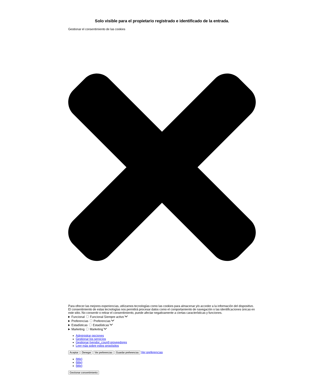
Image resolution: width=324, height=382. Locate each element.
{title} (79, 359)
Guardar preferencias (127, 352)
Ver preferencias (103, 352)
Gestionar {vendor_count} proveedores (101, 342)
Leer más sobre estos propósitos (97, 345)
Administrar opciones (90, 335)
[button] (162, 167)
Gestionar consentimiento (84, 372)
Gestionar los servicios (91, 339)
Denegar (86, 352)
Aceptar (74, 352)
